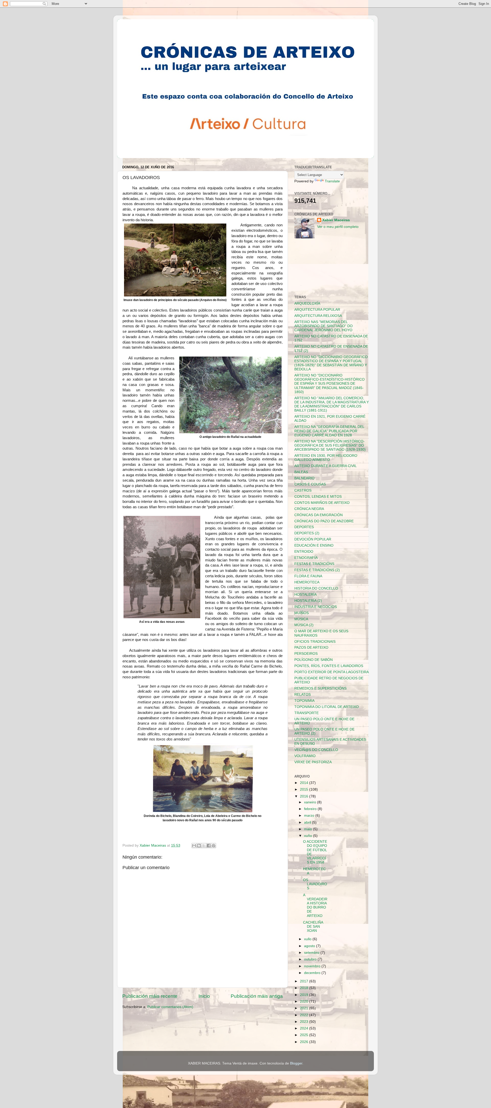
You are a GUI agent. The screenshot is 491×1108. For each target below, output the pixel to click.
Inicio (204, 996)
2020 (304, 1001)
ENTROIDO (303, 551)
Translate (332, 181)
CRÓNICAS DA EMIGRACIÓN (318, 515)
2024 (304, 1028)
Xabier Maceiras (336, 220)
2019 (304, 995)
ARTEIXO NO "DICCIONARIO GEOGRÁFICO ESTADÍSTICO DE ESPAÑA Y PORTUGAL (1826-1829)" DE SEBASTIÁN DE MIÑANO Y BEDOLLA (331, 363)
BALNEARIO (304, 478)
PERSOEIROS (306, 654)
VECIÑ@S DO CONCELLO (316, 750)
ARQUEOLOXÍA (307, 303)
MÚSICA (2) (304, 625)
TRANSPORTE (306, 713)
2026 (304, 1042)
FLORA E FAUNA (308, 576)
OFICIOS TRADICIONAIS (315, 642)
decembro (312, 973)
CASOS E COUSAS (310, 484)
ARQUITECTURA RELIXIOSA (318, 316)
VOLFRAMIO (305, 756)
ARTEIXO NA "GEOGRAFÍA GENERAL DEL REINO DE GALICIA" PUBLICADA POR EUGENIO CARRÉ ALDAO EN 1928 (329, 431)
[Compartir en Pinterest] (213, 845)
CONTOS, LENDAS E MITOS (318, 496)
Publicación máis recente (149, 996)
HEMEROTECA (306, 582)
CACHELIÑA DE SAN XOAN (313, 927)
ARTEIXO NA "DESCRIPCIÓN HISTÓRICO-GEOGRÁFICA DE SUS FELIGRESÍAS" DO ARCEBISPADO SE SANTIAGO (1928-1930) (330, 445)
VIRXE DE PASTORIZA (313, 762)
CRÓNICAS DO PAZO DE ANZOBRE (324, 521)
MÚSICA (301, 619)
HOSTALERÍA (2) (308, 601)
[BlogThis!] (199, 845)
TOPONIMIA (304, 701)
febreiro (311, 809)
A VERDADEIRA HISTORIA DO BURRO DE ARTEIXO (315, 905)
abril (308, 822)
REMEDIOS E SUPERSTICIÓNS (320, 688)
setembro (312, 953)
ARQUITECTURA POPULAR (317, 310)
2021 (304, 1008)
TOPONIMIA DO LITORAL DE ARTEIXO (326, 707)
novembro (312, 966)
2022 (304, 1015)
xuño (308, 836)
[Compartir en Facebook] (208, 845)
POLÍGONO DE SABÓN (313, 660)
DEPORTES (304, 527)
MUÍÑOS (301, 613)
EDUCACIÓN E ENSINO (313, 545)
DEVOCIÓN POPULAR (312, 539)
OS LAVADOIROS (315, 884)
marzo (309, 815)
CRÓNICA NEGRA (309, 509)
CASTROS (302, 490)
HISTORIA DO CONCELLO (316, 588)
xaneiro (310, 802)
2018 (304, 988)
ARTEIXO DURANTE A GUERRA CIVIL (325, 466)
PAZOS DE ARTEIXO (311, 647)
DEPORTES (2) (306, 533)
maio (308, 829)
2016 (304, 796)
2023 (304, 1022)
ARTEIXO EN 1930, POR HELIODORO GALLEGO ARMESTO (325, 458)
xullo (308, 939)
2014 (304, 783)
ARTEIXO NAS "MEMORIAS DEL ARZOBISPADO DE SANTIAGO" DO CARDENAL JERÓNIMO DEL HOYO (323, 326)
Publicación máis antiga (257, 996)
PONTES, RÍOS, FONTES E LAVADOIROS (328, 666)
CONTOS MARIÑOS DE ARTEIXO (322, 503)
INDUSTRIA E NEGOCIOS (315, 607)
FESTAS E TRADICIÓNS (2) (317, 570)
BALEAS (301, 472)
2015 (304, 789)
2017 (304, 981)
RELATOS (302, 694)
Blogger (296, 1063)
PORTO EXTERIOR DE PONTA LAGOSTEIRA (331, 672)
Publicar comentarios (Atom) (170, 1007)
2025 (304, 1035)
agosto (310, 946)
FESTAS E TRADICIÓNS (314, 564)
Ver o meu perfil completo (338, 227)
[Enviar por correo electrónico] (194, 845)
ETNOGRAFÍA (306, 558)
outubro (311, 959)
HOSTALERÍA (305, 594)
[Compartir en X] (203, 845)
